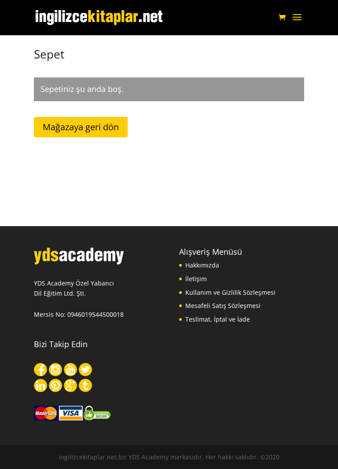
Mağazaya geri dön (81, 127)
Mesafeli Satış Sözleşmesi (223, 305)
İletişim (196, 279)
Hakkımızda (202, 265)
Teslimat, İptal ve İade (217, 319)
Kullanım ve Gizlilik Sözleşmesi (230, 292)
